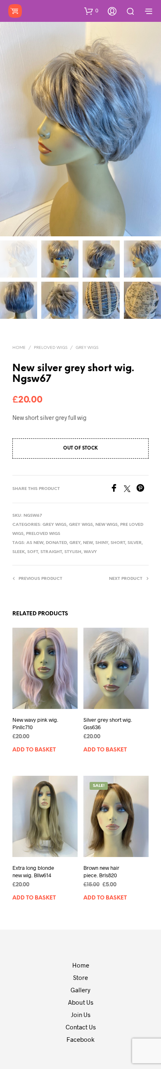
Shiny (101, 543)
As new (34, 543)
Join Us (80, 1014)
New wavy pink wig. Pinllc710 (35, 723)
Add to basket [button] (34, 750)
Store (80, 977)
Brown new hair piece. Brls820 (101, 871)
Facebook (80, 1039)
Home (19, 348)
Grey (74, 543)
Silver (135, 543)
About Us (80, 1002)
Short (118, 543)
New (88, 543)
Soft (32, 552)
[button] (91, 11)
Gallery (80, 990)
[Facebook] (117, 489)
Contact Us (81, 1027)
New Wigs (106, 525)
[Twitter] (130, 489)
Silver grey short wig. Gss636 (107, 723)
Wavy (90, 552)
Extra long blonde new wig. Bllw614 (33, 871)
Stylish (72, 552)
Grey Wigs (87, 348)
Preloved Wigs (50, 348)
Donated (56, 543)
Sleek (18, 552)
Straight (51, 552)
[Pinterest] (142, 489)
